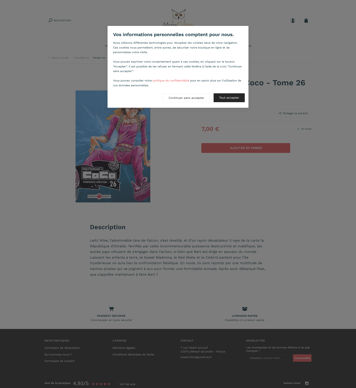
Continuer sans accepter (186, 98)
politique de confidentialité (171, 80)
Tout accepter (229, 97)
